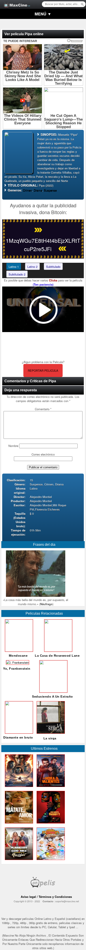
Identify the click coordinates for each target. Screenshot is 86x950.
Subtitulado (53, 267)
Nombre (13, 446)
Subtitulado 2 (17, 274)
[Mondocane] (18, 650)
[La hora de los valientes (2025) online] (50, 788)
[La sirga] (50, 735)
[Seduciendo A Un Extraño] (52, 691)
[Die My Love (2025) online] (18, 824)
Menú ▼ (43, 14)
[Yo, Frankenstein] (16, 662)
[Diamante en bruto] (18, 732)
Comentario (43, 409)
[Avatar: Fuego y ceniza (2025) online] (18, 788)
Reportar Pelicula (43, 370)
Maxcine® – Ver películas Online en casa (15, 1)
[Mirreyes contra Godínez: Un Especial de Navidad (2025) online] (18, 861)
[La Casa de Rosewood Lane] (57, 650)
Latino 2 (32, 267)
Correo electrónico (43, 454)
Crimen (27, 190)
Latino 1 (14, 267)
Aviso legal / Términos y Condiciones (46, 897)
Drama (38, 190)
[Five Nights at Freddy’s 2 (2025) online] (50, 824)
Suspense (50, 190)
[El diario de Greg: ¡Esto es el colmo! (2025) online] (50, 861)
